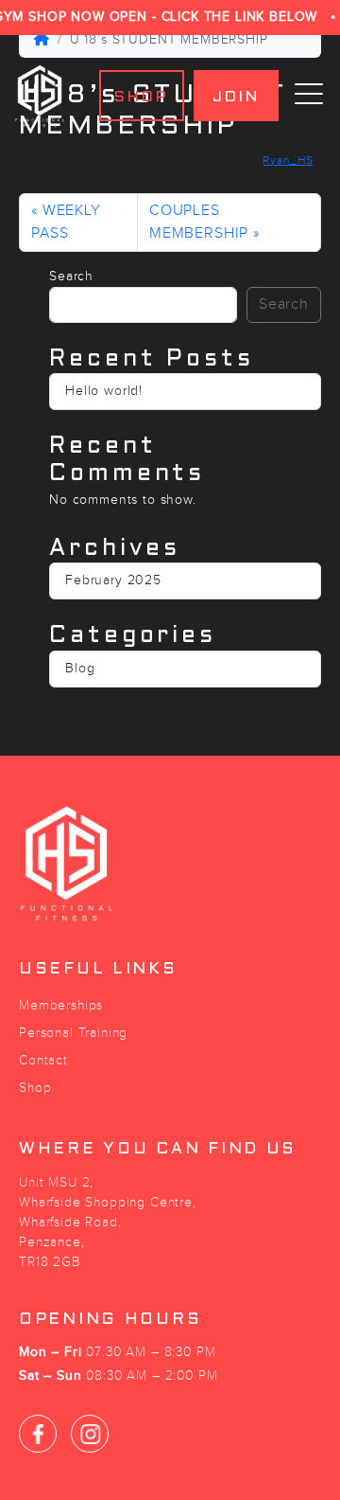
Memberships (61, 1005)
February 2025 (113, 580)
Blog (79, 668)
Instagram (90, 1434)
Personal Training (73, 1033)
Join (236, 97)
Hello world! (104, 391)
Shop (142, 97)
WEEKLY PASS (66, 222)
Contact (43, 1060)
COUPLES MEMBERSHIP (198, 222)
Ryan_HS (288, 160)
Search (71, 276)
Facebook (38, 1434)
